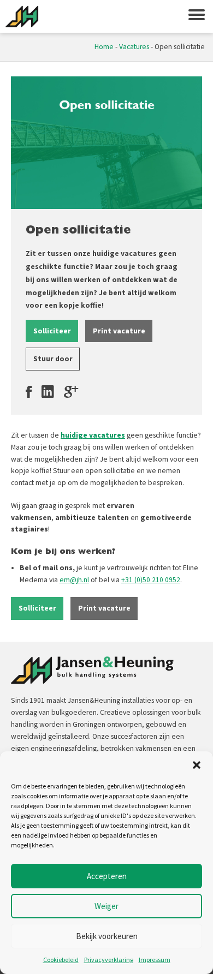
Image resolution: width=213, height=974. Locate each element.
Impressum (154, 959)
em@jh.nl (74, 579)
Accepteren (107, 876)
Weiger (106, 906)
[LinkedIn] (48, 392)
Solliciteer (52, 331)
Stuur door (53, 358)
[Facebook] (29, 392)
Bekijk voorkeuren (107, 936)
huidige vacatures (93, 435)
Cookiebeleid (61, 959)
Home (104, 46)
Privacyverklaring (108, 959)
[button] (196, 765)
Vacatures (134, 46)
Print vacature (119, 331)
